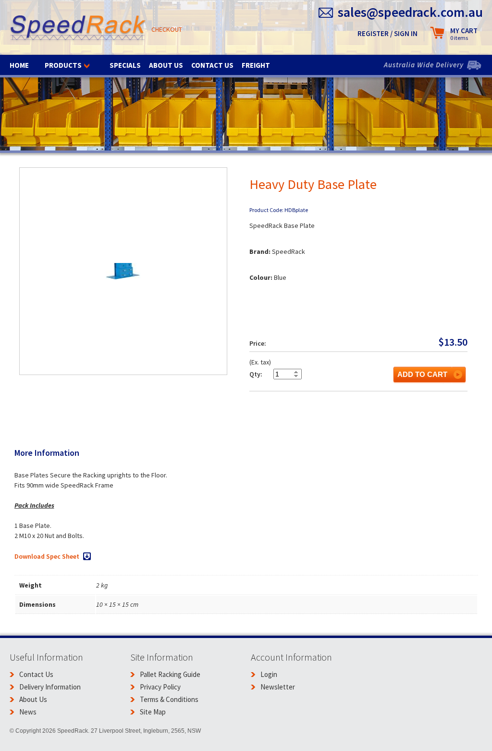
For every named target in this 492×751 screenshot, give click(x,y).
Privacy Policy (160, 686)
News (28, 711)
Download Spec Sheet (46, 556)
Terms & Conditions (169, 699)
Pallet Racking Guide (170, 674)
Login (268, 674)
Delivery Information (50, 686)
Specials (125, 65)
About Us (166, 65)
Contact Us (212, 65)
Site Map (153, 711)
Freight (256, 65)
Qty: (255, 374)
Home (19, 65)
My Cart (464, 33)
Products (63, 65)
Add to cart (422, 374)
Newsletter (277, 686)
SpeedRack (78, 28)
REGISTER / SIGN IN (387, 33)
